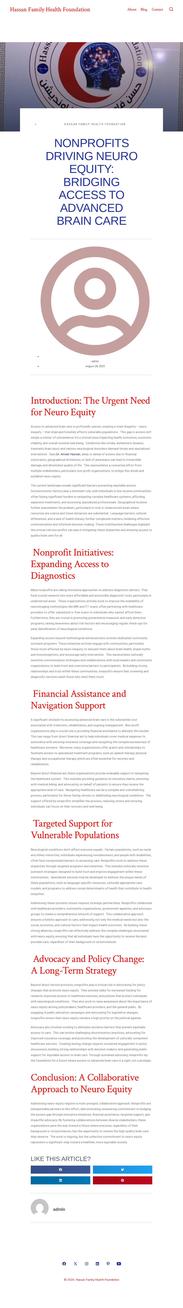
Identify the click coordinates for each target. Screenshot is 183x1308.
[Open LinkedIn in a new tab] (97, 1264)
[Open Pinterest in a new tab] (108, 1264)
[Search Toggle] (171, 9)
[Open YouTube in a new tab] (119, 1264)
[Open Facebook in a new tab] (64, 1264)
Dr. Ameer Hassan (68, 454)
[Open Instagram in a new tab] (87, 1264)
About (131, 9)
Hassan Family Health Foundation (95, 124)
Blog (144, 9)
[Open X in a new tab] (75, 1264)
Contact (157, 9)
